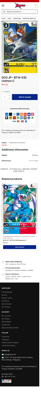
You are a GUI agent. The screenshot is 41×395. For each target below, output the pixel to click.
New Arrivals (6, 304)
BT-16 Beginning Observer (12, 236)
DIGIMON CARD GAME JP (31, 18)
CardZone (5, 301)
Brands (4, 295)
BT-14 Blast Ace (15, 169)
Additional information (17, 143)
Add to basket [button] (19, 247)
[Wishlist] (35, 186)
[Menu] (5, 5)
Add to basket (25, 97)
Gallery (4, 143)
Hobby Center (7, 298)
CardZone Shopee (8, 345)
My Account (6, 316)
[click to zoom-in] (20, 47)
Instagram (5, 339)
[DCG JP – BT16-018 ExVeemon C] (19, 208)
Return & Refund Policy (10, 328)
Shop (9, 18)
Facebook (5, 337)
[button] (36, 5)
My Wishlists (6, 322)
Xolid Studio (10, 376)
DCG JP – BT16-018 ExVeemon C (14, 240)
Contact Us (6, 325)
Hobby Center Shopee (10, 342)
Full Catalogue (7, 292)
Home (4, 18)
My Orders (6, 319)
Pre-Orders (6, 307)
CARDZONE (17, 18)
